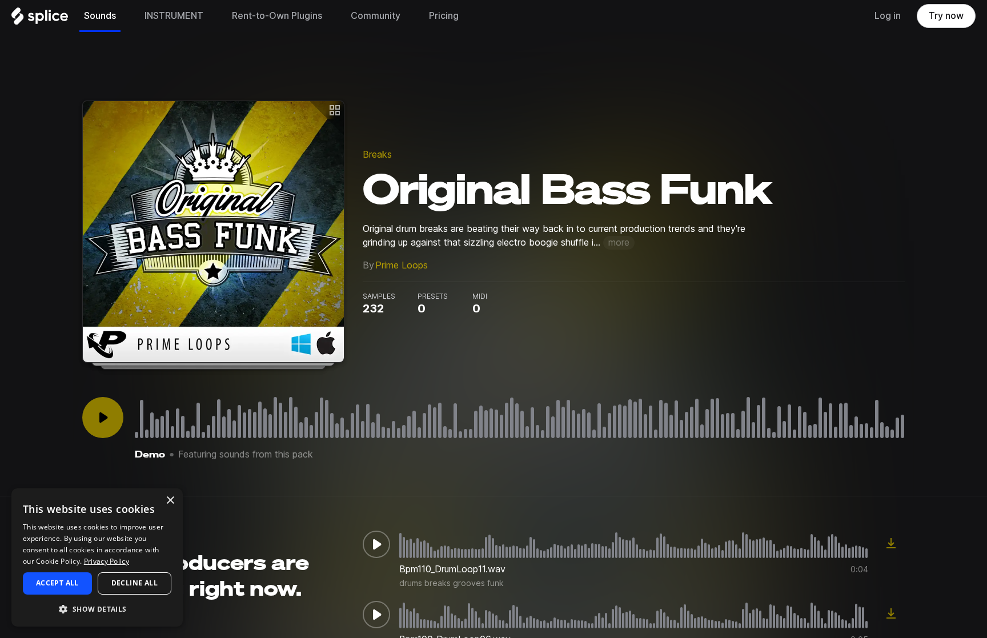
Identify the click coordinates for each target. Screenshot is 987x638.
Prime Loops (401, 265)
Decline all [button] (134, 583)
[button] (97, 608)
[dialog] (97, 557)
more (618, 242)
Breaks (377, 154)
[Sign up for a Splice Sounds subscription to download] (891, 544)
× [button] (170, 500)
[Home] (39, 18)
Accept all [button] (57, 583)
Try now (946, 15)
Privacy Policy (106, 561)
